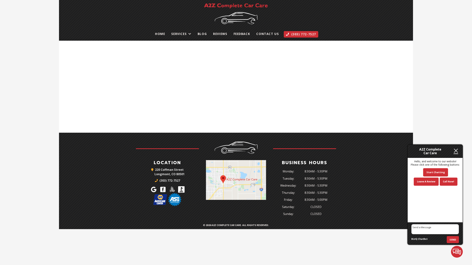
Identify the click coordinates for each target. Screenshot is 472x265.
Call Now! (448, 181)
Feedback (242, 34)
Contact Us (267, 34)
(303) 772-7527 (169, 181)
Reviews (220, 34)
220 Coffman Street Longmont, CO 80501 (170, 172)
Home (160, 34)
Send (453, 239)
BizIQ (414, 239)
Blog (202, 34)
